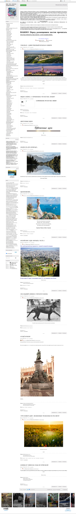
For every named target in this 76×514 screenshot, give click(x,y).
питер (7, 219)
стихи (13, 233)
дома (12, 191)
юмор (7, 246)
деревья (11, 189)
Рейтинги (24, 0)
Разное (7, 93)
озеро (7, 216)
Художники (8, 39)
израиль (9, 198)
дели (8, 189)
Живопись (8, 32)
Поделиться (64, 93)
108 (59, 489)
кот (10, 206)
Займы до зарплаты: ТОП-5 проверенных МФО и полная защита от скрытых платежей (12, 142)
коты (11, 207)
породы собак (11, 221)
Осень (8, 25)
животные (15, 194)
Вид (62, 1)
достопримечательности (11, 193)
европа (7, 194)
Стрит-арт (8, 37)
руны (10, 228)
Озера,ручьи (9, 87)
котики (16, 206)
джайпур (13, 189)
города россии (14, 188)
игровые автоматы (13, 197)
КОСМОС (7, 69)
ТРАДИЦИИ (8, 123)
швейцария (11, 245)
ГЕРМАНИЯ (8, 103)
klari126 (24, 244)
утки (6, 235)
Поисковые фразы (14, 268)
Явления (8, 91)
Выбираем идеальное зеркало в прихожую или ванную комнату (11, 151)
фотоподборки (9, 243)
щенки (14, 245)
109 (58, 489)
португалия (8, 222)
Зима (7, 24)
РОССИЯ (8, 114)
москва (10, 214)
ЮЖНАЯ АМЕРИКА (10, 119)
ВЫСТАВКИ (8, 71)
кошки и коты (9, 208)
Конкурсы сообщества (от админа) (11, 68)
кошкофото (12, 209)
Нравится (60, 93)
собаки (12, 230)
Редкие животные (9, 62)
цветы (7, 245)
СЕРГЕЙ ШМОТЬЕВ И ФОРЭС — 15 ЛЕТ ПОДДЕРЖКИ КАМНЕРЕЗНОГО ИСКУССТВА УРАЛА (12, 155)
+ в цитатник (31, 47)
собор (15, 230)
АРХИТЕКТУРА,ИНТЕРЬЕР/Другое (28, 137)
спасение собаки (9, 233)
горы (7, 189)
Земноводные (9, 57)
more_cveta (25, 340)
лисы (17, 211)
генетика (7, 188)
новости (10, 215)
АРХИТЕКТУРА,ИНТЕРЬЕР (10, 40)
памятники (13, 217)
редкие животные (9, 226)
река (7, 227)
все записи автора (35, 125)
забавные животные (10, 196)
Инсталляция (9, 33)
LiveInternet (8, 1)
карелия (7, 204)
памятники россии (9, 218)
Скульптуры (8, 36)
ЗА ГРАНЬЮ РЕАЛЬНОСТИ (10, 64)
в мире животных (11, 185)
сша (15, 233)
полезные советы (9, 220)
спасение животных (11, 231)
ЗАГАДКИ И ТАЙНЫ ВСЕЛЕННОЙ (11, 65)
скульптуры (15, 229)
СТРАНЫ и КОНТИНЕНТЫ (10, 95)
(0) (14, 142)
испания (8, 202)
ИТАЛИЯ (8, 109)
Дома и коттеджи (9, 42)
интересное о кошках (15, 199)
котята (13, 207)
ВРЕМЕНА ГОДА (8, 23)
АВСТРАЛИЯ (9, 96)
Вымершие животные (10, 58)
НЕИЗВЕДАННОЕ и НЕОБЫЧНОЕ (11, 78)
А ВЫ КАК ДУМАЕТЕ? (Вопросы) (11, 28)
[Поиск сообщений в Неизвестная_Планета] (16, 252)
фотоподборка (9, 242)
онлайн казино (11, 216)
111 (54, 489)
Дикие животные (9, 53)
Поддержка (60, 0)
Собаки (8, 54)
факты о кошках (9, 235)
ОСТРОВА (8, 113)
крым (14, 211)
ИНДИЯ (8, 107)
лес (15, 211)
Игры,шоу (8, 124)
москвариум (14, 214)
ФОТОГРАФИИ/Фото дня (26, 181)
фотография (7, 241)
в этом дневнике (9, 253)
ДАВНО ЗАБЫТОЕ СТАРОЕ (10, 50)
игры (7, 198)
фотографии (9, 240)
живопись (11, 194)
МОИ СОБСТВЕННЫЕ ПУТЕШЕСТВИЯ (9, 77)
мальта (7, 212)
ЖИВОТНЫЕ (8, 51)
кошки (16, 207)
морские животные (11, 213)
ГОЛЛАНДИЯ (9, 104)
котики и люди (8, 207)
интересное (9, 199)
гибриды (10, 188)
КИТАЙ (8, 111)
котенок (12, 206)
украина (15, 234)
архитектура (9, 183)
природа (8, 223)
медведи (7, 213)
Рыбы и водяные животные (11, 63)
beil (23, 125)
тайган (7, 234)
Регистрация (15, 0)
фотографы (11, 241)
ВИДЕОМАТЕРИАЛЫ (9, 49)
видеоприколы (34, 112)
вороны (15, 187)
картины (11, 204)
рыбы (14, 228)
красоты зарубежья (9, 211)
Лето (7, 27)
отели (10, 217)
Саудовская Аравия (10, 98)
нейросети (7, 215)
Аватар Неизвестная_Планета (12, 12)
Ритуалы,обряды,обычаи (11, 128)
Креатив (8, 35)
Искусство (8, 34)
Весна (8, 26)
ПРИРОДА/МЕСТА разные (26, 478)
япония (10, 246)
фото (13, 235)
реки (9, 227)
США (7, 115)
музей (17, 214)
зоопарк (7, 197)
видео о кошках (27, 112)
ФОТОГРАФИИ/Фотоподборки (27, 455)
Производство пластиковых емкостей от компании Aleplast (11, 147)
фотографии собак (15, 240)
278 (51, 489)
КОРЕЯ (8, 112)
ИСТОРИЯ (7, 66)
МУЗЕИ (8, 73)
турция (13, 234)
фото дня (12, 236)
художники (15, 244)
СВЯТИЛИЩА (9, 75)
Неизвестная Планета (6, 5)
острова (7, 217)
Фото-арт (8, 38)
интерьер (11, 201)
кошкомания (8, 209)
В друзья (12, 17)
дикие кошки (8, 191)
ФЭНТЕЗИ (7, 133)
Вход (19, 0)
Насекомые (8, 55)
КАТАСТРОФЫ (8, 67)
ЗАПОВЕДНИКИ (9, 72)
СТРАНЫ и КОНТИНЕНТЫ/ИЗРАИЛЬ (28, 283)
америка (11, 182)
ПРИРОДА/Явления (25, 477)
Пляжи (8, 88)
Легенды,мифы (9, 125)
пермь (13, 218)
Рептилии (8, 56)
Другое (8, 43)
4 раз (24, 115)
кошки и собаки (15, 208)
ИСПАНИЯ (8, 108)
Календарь (65, 489)
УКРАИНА (8, 97)
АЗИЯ (7, 99)
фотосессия (15, 243)
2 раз (24, 90)
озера (15, 215)
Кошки (8, 52)
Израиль (28, 285)
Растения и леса (9, 89)
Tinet (24, 468)
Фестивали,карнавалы (10, 129)
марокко (10, 212)
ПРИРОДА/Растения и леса (26, 454)
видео (12, 187)
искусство (15, 201)
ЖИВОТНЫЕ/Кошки (26, 109)
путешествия (9, 225)
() (56, 93)
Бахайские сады (24, 285)
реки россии (12, 227)
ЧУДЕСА (7, 134)
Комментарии (54, 93)
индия (12, 198)
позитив (15, 219)
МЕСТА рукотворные (9, 70)
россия (8, 228)
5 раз (24, 141)
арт (13, 182)
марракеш (14, 212)
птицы (11, 223)
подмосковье (11, 219)
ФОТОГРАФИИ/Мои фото (26, 282)
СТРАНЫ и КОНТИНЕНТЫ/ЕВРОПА (28, 403)
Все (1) (17, 168)
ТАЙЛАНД (8, 116)
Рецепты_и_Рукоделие (26, 195)
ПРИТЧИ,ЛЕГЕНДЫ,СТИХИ (10, 92)
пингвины (16, 218)
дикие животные (12, 190)
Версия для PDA (68, 509)
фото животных (24, 327)
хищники (7, 244)
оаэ (13, 215)
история (11, 202)
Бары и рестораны (10, 41)
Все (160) (17, 139)
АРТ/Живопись (25, 230)
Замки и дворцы (9, 44)
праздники (13, 222)
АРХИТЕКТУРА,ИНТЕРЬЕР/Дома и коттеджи (29, 404)
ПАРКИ (8, 74)
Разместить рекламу (68, 510)
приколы (16, 222)
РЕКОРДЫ (7, 94)
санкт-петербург (10, 229)
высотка (17, 187)
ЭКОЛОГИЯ (8, 135)
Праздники (8, 127)
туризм (10, 234)
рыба (12, 228)
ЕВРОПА (8, 105)
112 (53, 489)
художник (10, 244)
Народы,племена (9, 126)
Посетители (13, 267)
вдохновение (24, 233)
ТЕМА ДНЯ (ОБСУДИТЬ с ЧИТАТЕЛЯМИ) (10, 122)
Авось (29, 0)
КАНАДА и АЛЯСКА (10, 110)
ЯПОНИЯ (8, 120)
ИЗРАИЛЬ (8, 106)
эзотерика (16, 245)
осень (15, 216)
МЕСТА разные (9, 86)
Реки (7, 90)
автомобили (7, 182)
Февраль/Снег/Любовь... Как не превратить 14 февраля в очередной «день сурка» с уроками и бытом (12, 160)
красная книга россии (14, 210)
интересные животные (9, 200)
